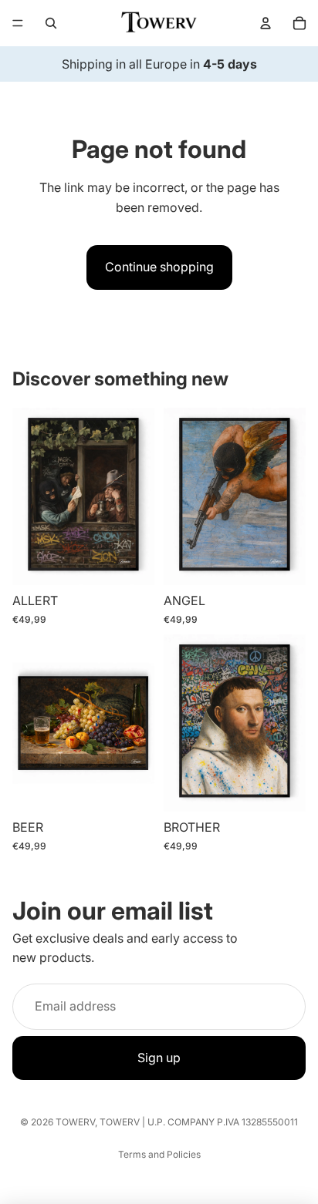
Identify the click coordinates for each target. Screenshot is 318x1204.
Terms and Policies (159, 1154)
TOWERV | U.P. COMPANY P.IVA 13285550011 (199, 1122)
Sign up (159, 1057)
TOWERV (75, 1122)
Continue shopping (159, 266)
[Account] (265, 23)
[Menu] (18, 23)
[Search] (51, 23)
